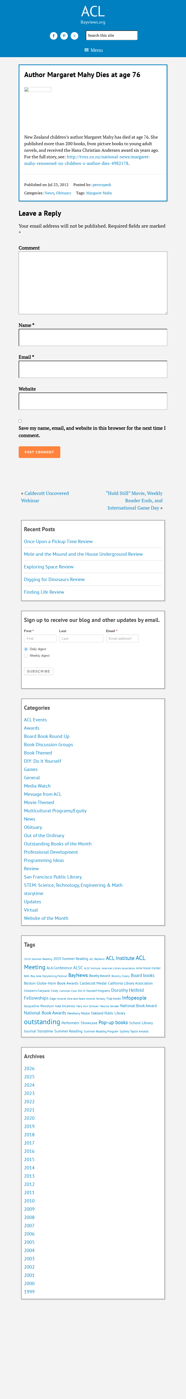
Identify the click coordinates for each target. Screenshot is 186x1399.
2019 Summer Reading (70, 958)
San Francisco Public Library (53, 877)
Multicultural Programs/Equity (57, 810)
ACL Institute (120, 957)
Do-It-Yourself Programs (94, 991)
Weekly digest (39, 655)
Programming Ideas (44, 860)
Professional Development (51, 852)
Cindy (54, 991)
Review (31, 868)
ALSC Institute (92, 968)
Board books (143, 975)
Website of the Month (46, 918)
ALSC (78, 967)
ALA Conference (59, 967)
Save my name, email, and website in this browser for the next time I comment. (92, 432)
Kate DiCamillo (65, 1006)
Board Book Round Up (47, 736)
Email (26, 357)
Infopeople (134, 997)
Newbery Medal (78, 1013)
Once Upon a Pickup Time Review (58, 541)
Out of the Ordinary (44, 835)
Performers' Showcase (79, 1022)
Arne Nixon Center (148, 968)
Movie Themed (39, 802)
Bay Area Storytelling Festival (49, 976)
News (49, 193)
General (32, 777)
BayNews (78, 975)
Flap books (114, 998)
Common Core (68, 991)
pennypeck (102, 184)
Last (62, 631)
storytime (33, 893)
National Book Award (138, 1005)
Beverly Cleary (120, 976)
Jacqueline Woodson (39, 1006)
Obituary (63, 193)
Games (31, 769)
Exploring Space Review (49, 567)
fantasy (100, 998)
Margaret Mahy (99, 193)
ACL (93, 10)
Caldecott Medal (93, 983)
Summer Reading (68, 1031)
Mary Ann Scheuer (87, 1006)
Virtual (31, 910)
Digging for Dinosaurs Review (54, 579)
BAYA (26, 976)
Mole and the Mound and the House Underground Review (83, 554)
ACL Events (35, 720)
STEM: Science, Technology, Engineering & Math (73, 885)
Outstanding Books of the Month (58, 844)
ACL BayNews (97, 959)
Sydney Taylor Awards (134, 1031)
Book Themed (38, 753)
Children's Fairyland (37, 991)
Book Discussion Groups (48, 744)
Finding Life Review (44, 592)
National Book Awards (45, 1013)
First (29, 631)
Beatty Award (99, 975)
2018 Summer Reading (38, 959)
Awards (31, 728)
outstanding (42, 1021)
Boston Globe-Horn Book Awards (51, 983)
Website (27, 389)
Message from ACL (43, 794)
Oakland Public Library (108, 1013)
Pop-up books (113, 1022)
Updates (32, 901)
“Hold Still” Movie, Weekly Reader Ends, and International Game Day (134, 500)
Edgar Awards (58, 998)
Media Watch (37, 786)
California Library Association (130, 983)
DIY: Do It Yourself (42, 761)
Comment (29, 247)
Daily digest (37, 649)
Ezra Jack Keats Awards (81, 998)
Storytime (45, 1031)
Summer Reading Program (101, 1031)
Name (26, 325)
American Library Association (118, 968)
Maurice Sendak (109, 1006)
